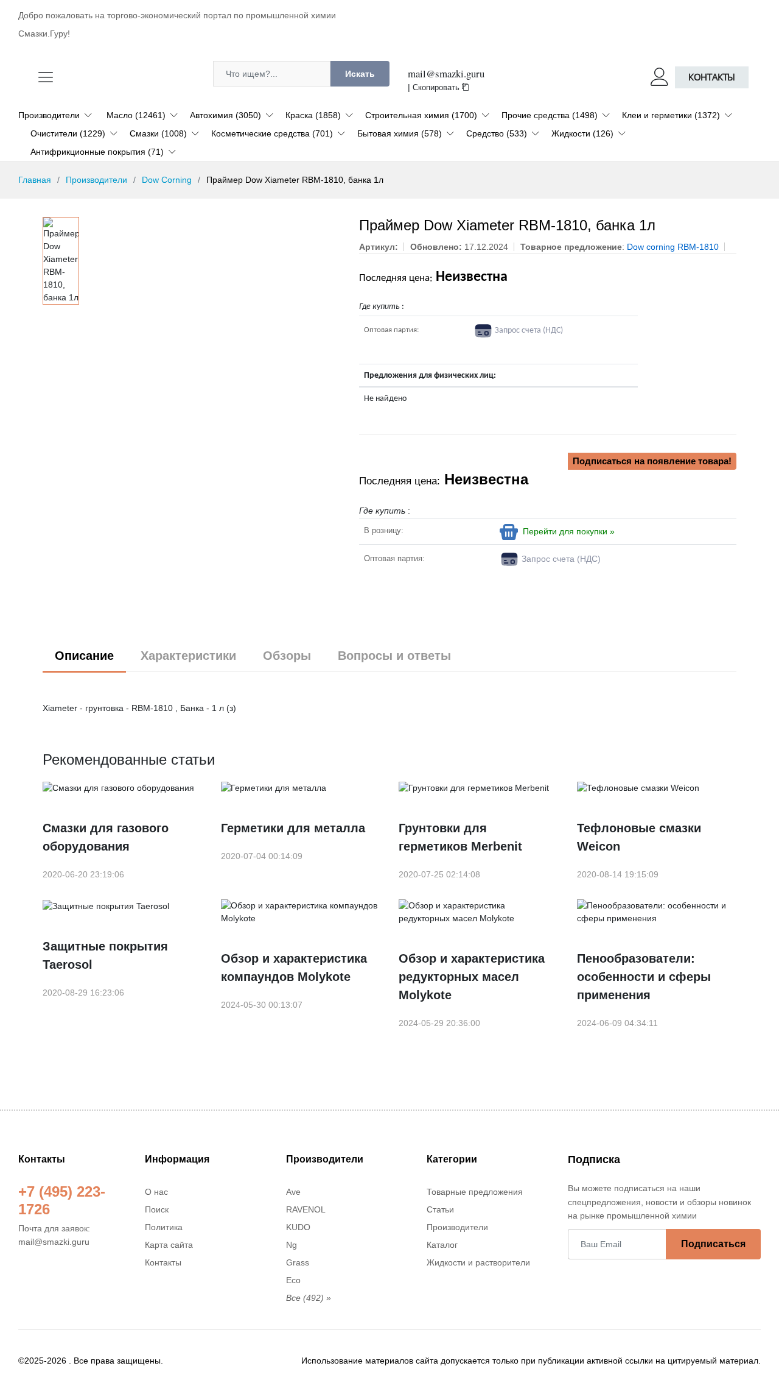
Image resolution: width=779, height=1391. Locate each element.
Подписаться (713, 1244)
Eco (293, 1280)
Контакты (711, 77)
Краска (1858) (313, 115)
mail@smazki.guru (446, 73)
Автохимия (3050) (225, 115)
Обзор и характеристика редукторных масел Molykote (472, 977)
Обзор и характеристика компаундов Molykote (294, 967)
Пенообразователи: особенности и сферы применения (644, 977)
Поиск (157, 1209)
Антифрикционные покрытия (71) (97, 152)
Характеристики (188, 655)
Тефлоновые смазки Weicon (639, 837)
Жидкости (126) (582, 133)
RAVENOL (306, 1209)
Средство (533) (496, 133)
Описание (84, 655)
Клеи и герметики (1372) (671, 115)
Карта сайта (169, 1245)
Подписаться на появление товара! (652, 461)
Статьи (440, 1209)
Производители (49, 115)
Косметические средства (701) (272, 133)
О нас (156, 1192)
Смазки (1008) (158, 133)
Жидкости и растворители (478, 1262)
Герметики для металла (293, 828)
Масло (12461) (136, 115)
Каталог (442, 1245)
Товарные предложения (475, 1192)
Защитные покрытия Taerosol (105, 955)
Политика (164, 1227)
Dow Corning (167, 180)
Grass (297, 1262)
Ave (293, 1192)
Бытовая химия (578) (399, 133)
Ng (291, 1245)
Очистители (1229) (67, 133)
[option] (61, 261)
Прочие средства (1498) (549, 115)
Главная (34, 180)
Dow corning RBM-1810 (673, 247)
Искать (360, 74)
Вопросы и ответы (394, 655)
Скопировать (437, 87)
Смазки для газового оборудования (106, 837)
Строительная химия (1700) (421, 115)
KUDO (298, 1227)
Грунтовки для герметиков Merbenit (460, 837)
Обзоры (287, 655)
